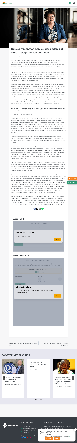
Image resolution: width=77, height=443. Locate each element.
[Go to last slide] (4, 378)
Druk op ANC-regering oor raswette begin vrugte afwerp (12, 379)
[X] (37, 209)
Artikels (13, 46)
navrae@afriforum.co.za (29, 428)
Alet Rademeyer (11, 384)
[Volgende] (73, 378)
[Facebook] (34, 209)
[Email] (40, 209)
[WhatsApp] (42, 209)
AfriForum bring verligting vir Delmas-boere (38, 364)
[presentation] (13, 366)
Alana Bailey (17, 56)
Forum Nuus (20, 46)
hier (70, 436)
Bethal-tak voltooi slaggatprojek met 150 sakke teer (23, 343)
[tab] (35, 399)
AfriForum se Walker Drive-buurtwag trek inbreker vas (55, 343)
